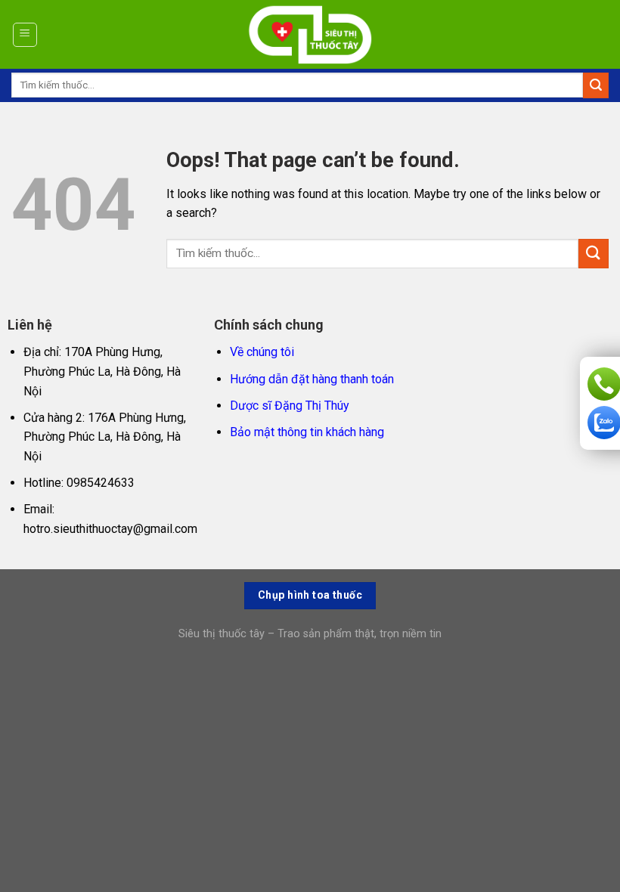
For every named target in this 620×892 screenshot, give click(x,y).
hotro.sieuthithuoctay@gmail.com (110, 529)
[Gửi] (596, 85)
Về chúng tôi (262, 352)
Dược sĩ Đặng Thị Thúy (289, 405)
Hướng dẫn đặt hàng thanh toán (312, 379)
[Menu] (25, 35)
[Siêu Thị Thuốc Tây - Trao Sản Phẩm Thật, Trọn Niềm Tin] (310, 35)
